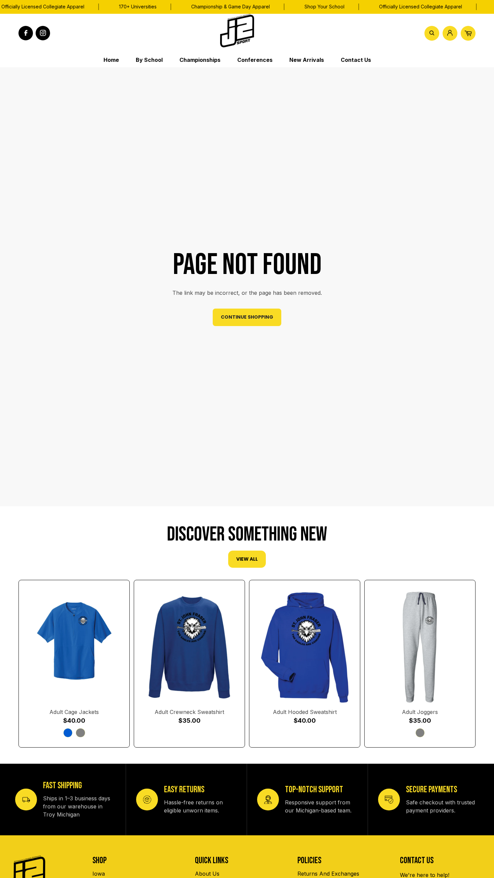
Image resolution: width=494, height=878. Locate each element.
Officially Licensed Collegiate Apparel (420, 6)
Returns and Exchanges (328, 873)
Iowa (98, 873)
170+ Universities (138, 6)
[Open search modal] (431, 33)
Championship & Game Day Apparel (230, 6)
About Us (207, 873)
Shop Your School (324, 6)
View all (247, 559)
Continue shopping (247, 317)
